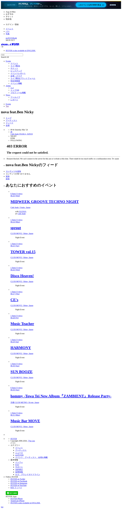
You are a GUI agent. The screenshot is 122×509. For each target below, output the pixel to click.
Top (7, 106)
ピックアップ (16, 71)
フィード (9, 123)
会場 (8, 125)
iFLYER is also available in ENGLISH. (21, 51)
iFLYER (13, 439)
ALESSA (22, 211)
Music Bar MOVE (25, 421)
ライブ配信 (15, 66)
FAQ (17, 465)
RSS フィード (16, 488)
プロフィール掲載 (18, 93)
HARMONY (20, 347)
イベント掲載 (16, 83)
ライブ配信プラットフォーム (22, 78)
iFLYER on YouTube (18, 485)
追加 (8, 176)
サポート (19, 467)
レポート (14, 100)
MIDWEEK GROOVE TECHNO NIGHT (44, 201)
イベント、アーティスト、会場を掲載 (31, 457)
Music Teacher (22, 323)
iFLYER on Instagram (18, 483)
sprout (15, 228)
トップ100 (14, 90)
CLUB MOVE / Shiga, (21, 233)
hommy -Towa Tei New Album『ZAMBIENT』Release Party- (60, 396)
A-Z (12, 88)
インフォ (19, 462)
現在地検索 (15, 81)
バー (8, 31)
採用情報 (19, 472)
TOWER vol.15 (23, 252)
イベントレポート (18, 73)
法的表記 (19, 469)
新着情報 (113, 5)
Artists (8, 86)
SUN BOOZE (21, 371)
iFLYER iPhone (16, 499)
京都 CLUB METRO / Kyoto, (24, 402)
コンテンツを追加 (13, 171)
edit (15, 38)
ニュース (19, 453)
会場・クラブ (16, 76)
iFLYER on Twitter (17, 479)
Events (8, 61)
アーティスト (11, 120)
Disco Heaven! (22, 276)
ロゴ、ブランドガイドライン (27, 474)
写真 (8, 34)
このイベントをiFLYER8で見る (91, 5)
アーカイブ (15, 97)
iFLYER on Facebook (18, 481)
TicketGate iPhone (17, 501)
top (2, 507)
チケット (14, 68)
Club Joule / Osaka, (20, 207)
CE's (14, 300)
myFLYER (10, 38)
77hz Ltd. (31, 441)
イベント (9, 29)
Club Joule (22, 214)
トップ (8, 118)
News (8, 95)
